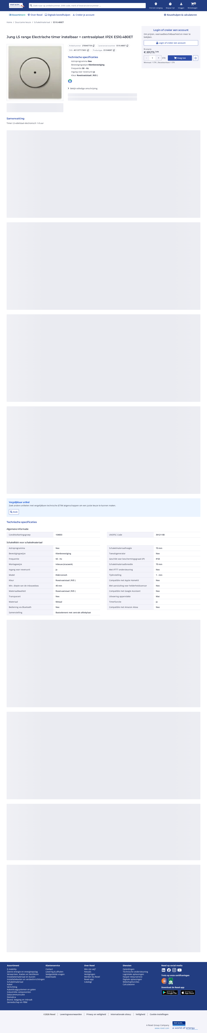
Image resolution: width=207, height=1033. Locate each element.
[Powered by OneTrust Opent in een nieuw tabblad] (138, 202)
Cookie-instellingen (74, 182)
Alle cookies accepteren (135, 194)
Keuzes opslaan (72, 194)
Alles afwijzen (112, 194)
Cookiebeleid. (73, 147)
